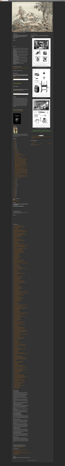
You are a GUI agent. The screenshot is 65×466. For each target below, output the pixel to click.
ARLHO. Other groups (16, 244)
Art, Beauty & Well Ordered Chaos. (18, 249)
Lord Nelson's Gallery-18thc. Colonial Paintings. (19, 316)
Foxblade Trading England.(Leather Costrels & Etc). (20, 282)
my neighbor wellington (17, 323)
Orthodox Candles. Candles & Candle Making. (19, 337)
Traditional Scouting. (16, 381)
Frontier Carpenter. (16, 285)
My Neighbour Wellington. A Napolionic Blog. (19, 324)
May (15, 181)
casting (41, 136)
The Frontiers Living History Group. (18, 370)
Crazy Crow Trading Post (17, 272)
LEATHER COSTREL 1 (16, 309)
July (15, 179)
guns (48, 136)
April (15, 182)
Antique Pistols (16, 241)
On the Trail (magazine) (17, 335)
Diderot (43, 136)
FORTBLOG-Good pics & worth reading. (18, 281)
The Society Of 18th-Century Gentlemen (18, 377)
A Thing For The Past (16, 238)
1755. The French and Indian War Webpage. (19, 226)
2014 (14, 189)
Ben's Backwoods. (16, 259)
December (16, 149)
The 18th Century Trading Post (17, 362)
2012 (14, 191)
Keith (14, 199)
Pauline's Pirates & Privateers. (17, 339)
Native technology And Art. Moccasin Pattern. (19, 327)
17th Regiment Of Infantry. (17, 227)
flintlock (45, 136)
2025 (14, 140)
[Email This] (39, 135)
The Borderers (15, 363)
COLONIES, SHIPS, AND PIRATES (18, 267)
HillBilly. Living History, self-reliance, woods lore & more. (20, 293)
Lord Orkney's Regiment (17, 317)
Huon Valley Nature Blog (17, 298)
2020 (14, 145)
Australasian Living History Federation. (18, 250)
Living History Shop (16, 314)
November (16, 150)
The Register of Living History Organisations (19, 375)
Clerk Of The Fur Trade (16, 265)
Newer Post (32, 143)
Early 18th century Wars (17, 277)
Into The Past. (15, 302)
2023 (14, 142)
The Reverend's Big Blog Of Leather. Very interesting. (20, 376)
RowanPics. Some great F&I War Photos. (19, 352)
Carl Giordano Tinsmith (17, 264)
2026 (14, 139)
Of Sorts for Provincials (16, 333)
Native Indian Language (17, 326)
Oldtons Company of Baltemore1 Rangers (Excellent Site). (21, 334)
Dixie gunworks (16, 274)
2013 (14, 190)
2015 (14, 188)
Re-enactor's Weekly (16, 347)
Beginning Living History (17, 258)
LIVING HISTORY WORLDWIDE (18, 315)
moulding (32, 137)
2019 (14, 146)
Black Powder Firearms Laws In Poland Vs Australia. (21, 175)
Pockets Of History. (16, 343)
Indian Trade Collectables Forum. (18, 299)
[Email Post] (38, 135)
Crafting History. (16, 271)
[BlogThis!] (40, 135)
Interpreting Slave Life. (16, 301)
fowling (47, 136)
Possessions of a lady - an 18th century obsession (20, 344)
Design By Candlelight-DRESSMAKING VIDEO (19, 273)
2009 (14, 194)
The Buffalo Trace (16, 364)
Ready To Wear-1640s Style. (17, 348)
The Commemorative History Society (18, 368)
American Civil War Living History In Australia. (19, 240)
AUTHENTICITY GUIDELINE (17, 256)
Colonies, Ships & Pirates (17, 266)
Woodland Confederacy (17, 387)
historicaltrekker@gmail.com (17, 77)
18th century (34, 136)
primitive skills (34, 137)
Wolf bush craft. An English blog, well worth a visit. (20, 385)
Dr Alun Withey (15, 275)
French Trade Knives (16, 284)
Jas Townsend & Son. (16, 303)
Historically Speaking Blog (18, 153)
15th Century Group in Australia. (18, 225)
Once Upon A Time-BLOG (17, 336)
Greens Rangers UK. (16, 290)
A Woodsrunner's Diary (26, 4)
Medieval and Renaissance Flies (18, 319)
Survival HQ (15, 359)
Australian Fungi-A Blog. (17, 255)
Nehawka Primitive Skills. (17, 329)
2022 (14, 143)
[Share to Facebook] (42, 135)
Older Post (50, 143)
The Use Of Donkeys (16, 454)
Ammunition (37, 136)
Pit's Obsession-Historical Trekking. (18, 342)
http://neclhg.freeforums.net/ (20, 446)
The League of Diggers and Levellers (18, 371)
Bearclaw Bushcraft (16, 257)
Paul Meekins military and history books (18, 338)
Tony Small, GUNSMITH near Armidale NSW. (19, 380)
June (15, 180)
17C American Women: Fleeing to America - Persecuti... (21, 176)
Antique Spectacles (16, 242)
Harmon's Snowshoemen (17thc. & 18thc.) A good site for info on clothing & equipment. (21, 292)
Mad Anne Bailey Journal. (17, 318)
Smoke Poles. (15, 355)
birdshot (39, 136)
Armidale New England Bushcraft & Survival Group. (20, 248)
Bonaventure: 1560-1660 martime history (19, 260)
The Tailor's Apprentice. (17, 378)
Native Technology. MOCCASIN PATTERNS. (19, 328)
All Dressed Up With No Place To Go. (18, 239)
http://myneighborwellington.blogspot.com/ (19, 297)
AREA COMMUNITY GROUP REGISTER (19, 243)
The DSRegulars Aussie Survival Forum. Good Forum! (20, 369)
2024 (14, 141)
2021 (14, 144)
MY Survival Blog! (16, 325)
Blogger (36, 460)
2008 (14, 195)
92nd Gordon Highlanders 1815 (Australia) (19, 233)
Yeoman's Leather (16, 388)
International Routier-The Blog (17, 300)
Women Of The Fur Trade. (17, 386)
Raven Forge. (15, 346)
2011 (14, 192)
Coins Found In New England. (18, 177)
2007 (14, 196)
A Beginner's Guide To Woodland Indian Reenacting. (20, 234)
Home (41, 143)
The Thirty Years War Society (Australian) (19, 379)
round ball (38, 137)
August (15, 178)
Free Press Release (16, 283)
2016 (14, 187)
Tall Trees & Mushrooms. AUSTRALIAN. (18, 361)
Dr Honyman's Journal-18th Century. (18, 276)
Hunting (50, 136)
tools (39, 137)
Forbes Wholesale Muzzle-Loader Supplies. (19, 280)
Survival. (15, 360)
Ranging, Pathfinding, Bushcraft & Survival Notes (20, 345)
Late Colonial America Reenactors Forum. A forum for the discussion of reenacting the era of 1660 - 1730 (21, 308)
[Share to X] (41, 135)
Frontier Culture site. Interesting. (18, 286)
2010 (14, 193)
